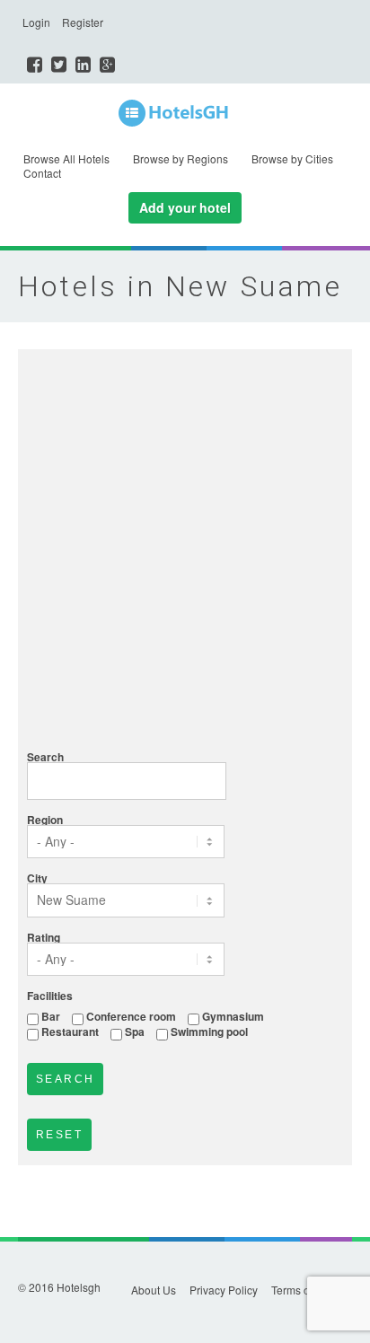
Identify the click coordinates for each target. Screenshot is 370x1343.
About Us (153, 1289)
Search (45, 756)
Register (82, 22)
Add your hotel (185, 207)
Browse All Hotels (66, 158)
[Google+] (107, 65)
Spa (135, 1031)
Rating (43, 937)
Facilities (50, 995)
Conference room (131, 1016)
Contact (42, 172)
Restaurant (70, 1031)
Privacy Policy (223, 1289)
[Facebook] (34, 65)
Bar (50, 1016)
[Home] (185, 113)
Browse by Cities (292, 158)
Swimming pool (209, 1031)
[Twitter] (58, 65)
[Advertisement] (185, 552)
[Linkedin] (83, 65)
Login (36, 22)
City (37, 878)
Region (45, 819)
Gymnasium (233, 1016)
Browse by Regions (180, 158)
